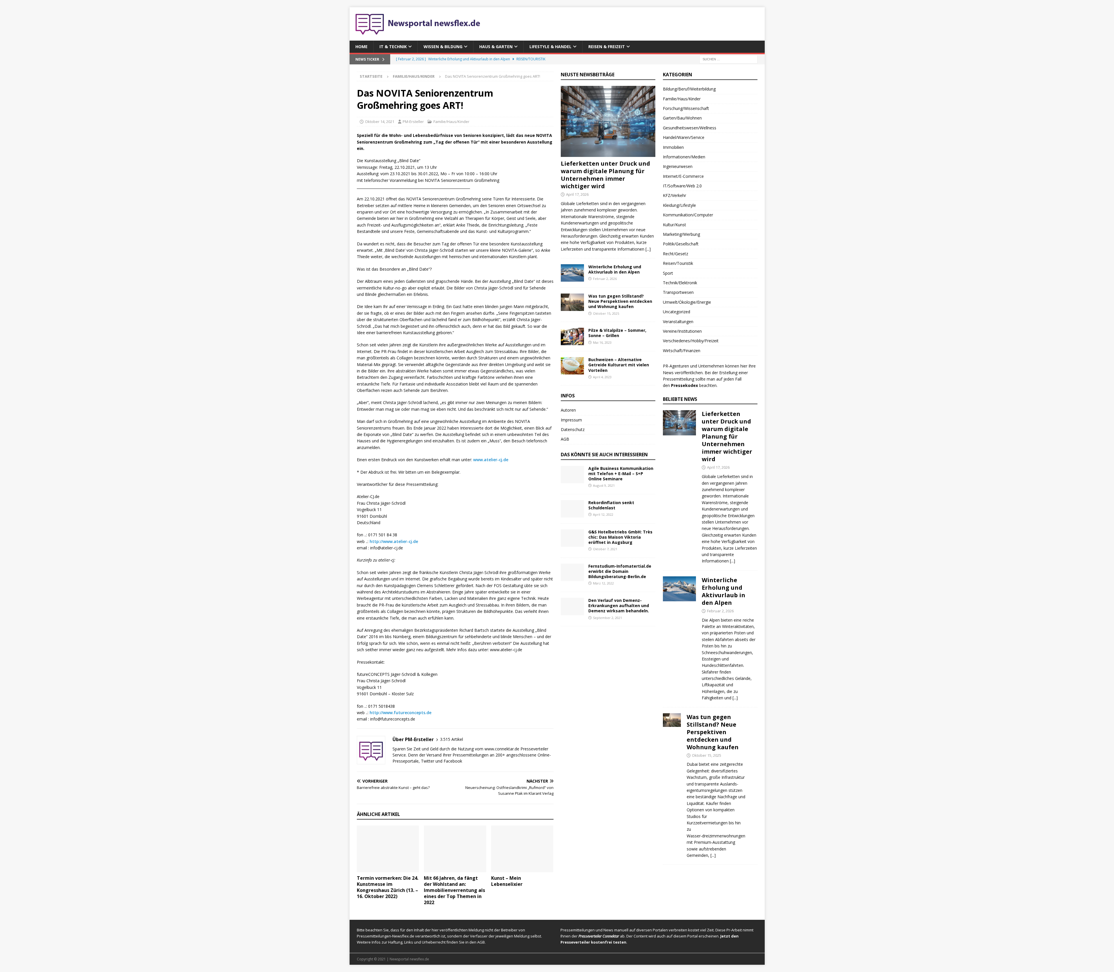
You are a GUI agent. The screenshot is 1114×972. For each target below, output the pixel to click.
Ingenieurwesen (677, 166)
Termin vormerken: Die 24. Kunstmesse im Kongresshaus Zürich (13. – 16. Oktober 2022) (387, 887)
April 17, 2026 (577, 194)
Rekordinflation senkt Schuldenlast (611, 505)
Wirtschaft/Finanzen (681, 350)
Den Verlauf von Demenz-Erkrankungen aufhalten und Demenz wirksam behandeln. (618, 605)
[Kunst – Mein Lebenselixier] (522, 849)
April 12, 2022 (603, 514)
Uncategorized (676, 311)
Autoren (568, 410)
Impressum (571, 420)
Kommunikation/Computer (688, 215)
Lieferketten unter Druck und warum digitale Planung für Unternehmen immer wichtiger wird (605, 175)
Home (361, 46)
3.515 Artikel (451, 739)
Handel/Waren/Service (683, 137)
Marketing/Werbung (681, 234)
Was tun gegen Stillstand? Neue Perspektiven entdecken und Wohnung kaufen (620, 301)
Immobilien (673, 147)
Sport (668, 273)
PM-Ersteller (413, 121)
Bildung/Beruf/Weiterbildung (689, 89)
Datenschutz (573, 429)
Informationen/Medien (684, 157)
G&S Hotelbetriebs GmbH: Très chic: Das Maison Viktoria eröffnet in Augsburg (620, 537)
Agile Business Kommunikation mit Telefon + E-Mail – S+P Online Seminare (620, 474)
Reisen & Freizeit (606, 46)
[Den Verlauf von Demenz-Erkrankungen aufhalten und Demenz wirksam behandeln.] (572, 606)
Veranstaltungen (678, 321)
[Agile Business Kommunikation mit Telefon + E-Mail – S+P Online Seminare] (572, 474)
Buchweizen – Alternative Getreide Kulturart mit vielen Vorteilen (618, 365)
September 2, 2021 (607, 618)
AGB (565, 439)
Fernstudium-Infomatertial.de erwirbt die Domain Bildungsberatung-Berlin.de (619, 571)
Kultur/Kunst (674, 224)
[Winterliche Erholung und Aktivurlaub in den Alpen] (572, 273)
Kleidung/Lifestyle (679, 205)
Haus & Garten (496, 46)
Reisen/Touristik (678, 263)
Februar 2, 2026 (605, 278)
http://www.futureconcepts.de (400, 712)
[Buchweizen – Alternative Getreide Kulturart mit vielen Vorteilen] (572, 365)
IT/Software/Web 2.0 (682, 186)
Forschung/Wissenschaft (686, 108)
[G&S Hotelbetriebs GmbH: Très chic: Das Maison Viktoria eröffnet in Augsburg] (572, 538)
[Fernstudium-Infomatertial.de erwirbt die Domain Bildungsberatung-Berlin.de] (572, 572)
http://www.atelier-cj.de (394, 541)
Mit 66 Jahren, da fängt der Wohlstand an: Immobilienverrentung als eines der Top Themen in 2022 (454, 890)
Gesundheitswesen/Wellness (689, 128)
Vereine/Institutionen (682, 331)
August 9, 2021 (604, 485)
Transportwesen (678, 292)
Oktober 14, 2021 (379, 121)
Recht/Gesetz (675, 253)
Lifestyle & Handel (550, 46)
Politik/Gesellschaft (681, 244)
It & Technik (393, 46)
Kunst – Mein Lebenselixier (506, 881)
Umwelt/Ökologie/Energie (687, 302)
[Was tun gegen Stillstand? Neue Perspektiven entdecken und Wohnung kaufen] (572, 302)
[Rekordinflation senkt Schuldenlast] (572, 508)
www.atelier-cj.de (490, 459)
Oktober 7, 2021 (605, 549)
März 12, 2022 (603, 583)
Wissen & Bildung (443, 46)
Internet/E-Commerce (683, 176)
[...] (648, 249)
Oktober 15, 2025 (606, 313)
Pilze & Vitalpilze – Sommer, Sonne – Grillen (617, 332)
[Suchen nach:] (728, 59)
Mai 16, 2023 (602, 342)
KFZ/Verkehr (674, 195)
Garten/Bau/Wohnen (682, 118)
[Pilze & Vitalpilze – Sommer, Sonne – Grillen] (572, 336)
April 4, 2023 (602, 377)
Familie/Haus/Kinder (451, 121)
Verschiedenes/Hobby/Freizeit (691, 340)
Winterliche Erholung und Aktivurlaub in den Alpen (614, 269)
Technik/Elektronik (680, 282)
